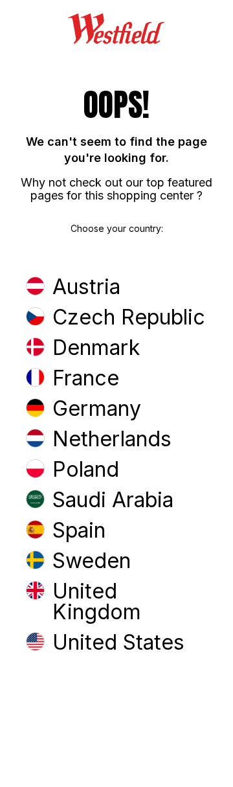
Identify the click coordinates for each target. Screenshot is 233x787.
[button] (116, 288)
